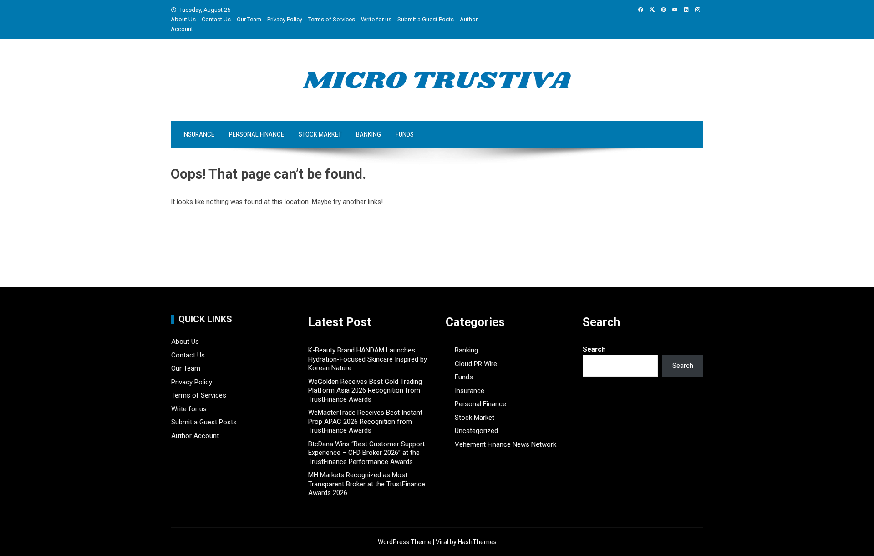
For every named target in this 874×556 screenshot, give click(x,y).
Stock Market (320, 134)
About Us (183, 19)
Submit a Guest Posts (425, 19)
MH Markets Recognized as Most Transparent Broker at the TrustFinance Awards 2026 (366, 484)
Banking (368, 134)
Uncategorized (476, 431)
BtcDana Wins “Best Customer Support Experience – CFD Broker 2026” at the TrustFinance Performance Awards (366, 453)
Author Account (195, 436)
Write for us (376, 19)
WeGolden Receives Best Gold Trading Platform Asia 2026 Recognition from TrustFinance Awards (365, 390)
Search (594, 349)
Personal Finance (256, 134)
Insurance (198, 134)
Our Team (249, 19)
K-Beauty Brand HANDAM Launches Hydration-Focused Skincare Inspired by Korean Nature (367, 359)
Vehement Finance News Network (505, 444)
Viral (442, 542)
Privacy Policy (284, 19)
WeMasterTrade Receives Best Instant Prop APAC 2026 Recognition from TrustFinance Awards (365, 421)
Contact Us (216, 19)
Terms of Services (331, 19)
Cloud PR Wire (476, 364)
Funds (405, 134)
